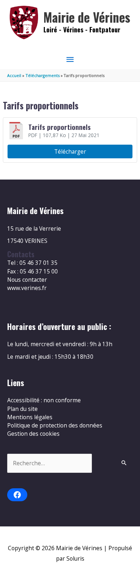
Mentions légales (29, 417)
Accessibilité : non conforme (44, 400)
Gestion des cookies (33, 434)
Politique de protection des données (54, 425)
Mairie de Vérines (86, 17)
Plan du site (22, 409)
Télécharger (70, 151)
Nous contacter (27, 280)
